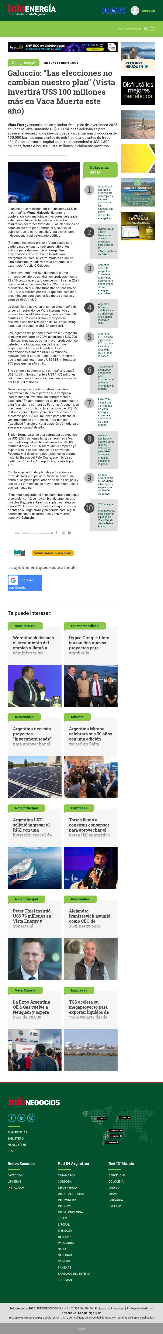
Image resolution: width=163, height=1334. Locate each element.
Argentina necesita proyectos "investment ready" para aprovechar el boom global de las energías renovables (106, 279)
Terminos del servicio (129, 1317)
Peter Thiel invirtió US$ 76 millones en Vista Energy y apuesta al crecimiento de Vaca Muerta (105, 412)
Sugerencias (17, 1132)
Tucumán (65, 1279)
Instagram (16, 1187)
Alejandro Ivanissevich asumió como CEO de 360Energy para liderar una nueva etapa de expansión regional (106, 450)
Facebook (15, 1175)
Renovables (24, 717)
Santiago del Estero (74, 1273)
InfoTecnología (70, 1212)
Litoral (64, 1224)
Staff (12, 1150)
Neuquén (65, 1236)
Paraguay (115, 1200)
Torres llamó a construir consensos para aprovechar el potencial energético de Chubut (106, 377)
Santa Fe (64, 1267)
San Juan (65, 1255)
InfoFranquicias (71, 1193)
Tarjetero (16, 1138)
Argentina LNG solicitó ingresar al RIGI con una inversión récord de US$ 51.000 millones (106, 345)
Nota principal (23, 62)
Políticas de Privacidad (110, 1308)
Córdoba (65, 1181)
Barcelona (117, 1175)
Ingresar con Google (20, 583)
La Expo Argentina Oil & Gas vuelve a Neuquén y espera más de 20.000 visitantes (106, 484)
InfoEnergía (67, 1187)
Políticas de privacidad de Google (94, 1317)
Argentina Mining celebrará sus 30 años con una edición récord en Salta (106, 313)
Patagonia (66, 1243)
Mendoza (65, 1230)
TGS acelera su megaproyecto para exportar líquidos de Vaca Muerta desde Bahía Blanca (106, 515)
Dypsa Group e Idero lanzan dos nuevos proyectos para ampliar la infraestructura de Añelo (107, 241)
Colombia (116, 1181)
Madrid (113, 1187)
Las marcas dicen (85, 626)
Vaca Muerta (25, 626)
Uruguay (115, 1206)
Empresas (79, 808)
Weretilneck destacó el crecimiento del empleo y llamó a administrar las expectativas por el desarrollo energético (105, 202)
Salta (62, 1249)
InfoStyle (65, 1206)
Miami (112, 1193)
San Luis (64, 1261)
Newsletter (17, 1144)
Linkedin (14, 1181)
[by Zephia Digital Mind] (81, 1328)
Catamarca (66, 1175)
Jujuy (62, 1218)
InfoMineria (67, 1200)
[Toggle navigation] (152, 29)
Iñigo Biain (94, 1313)
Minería (77, 717)
